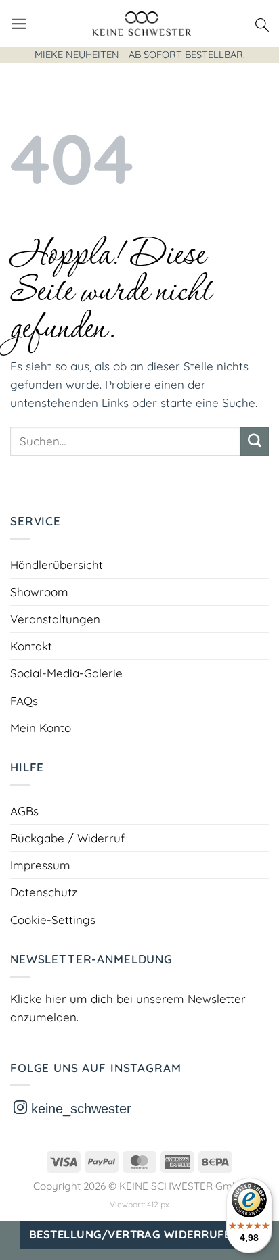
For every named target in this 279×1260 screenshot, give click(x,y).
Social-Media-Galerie (66, 673)
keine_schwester (79, 1108)
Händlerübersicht (56, 565)
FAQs (24, 701)
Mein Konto (40, 728)
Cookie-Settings (52, 920)
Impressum (40, 865)
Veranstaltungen (55, 619)
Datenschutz (43, 892)
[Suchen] (262, 24)
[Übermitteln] (254, 441)
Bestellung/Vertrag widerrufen (134, 1234)
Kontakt (31, 646)
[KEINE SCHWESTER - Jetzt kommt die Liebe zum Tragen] (141, 23)
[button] (19, 24)
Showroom (39, 592)
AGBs (24, 811)
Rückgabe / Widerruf (67, 838)
